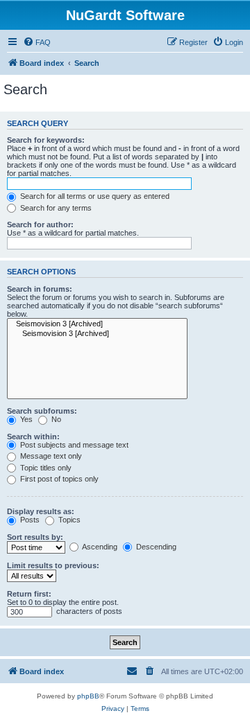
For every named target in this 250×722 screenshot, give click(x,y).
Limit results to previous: (53, 565)
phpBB (88, 696)
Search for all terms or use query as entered (93, 196)
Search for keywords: (46, 140)
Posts (29, 520)
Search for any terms (55, 208)
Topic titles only (45, 468)
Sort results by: (35, 537)
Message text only (50, 456)
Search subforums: (42, 411)
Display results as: (40, 511)
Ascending (99, 547)
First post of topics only (58, 479)
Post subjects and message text (73, 445)
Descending (155, 547)
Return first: (29, 594)
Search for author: (40, 224)
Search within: (33, 436)
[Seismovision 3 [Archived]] (97, 324)
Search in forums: (39, 289)
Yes (25, 419)
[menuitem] (37, 42)
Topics (68, 520)
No (55, 419)
